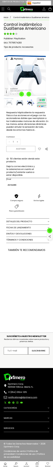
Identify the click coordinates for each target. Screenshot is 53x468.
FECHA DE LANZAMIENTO (18, 227)
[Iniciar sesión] (44, 9)
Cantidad (10, 137)
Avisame (12, 185)
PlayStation (19, 38)
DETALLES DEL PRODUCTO (19, 221)
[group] (9, 103)
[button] (50, 9)
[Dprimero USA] (26, 9)
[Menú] (3, 9)
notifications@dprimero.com (22, 397)
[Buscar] (9, 9)
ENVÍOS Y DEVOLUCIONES (19, 233)
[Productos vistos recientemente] (49, 230)
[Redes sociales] (49, 236)
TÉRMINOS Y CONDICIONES (19, 239)
